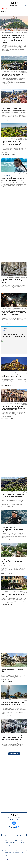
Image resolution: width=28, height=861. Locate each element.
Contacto (20, 839)
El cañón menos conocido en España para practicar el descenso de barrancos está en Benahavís (13, 737)
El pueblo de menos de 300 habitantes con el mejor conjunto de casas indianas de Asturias (13, 142)
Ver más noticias (14, 753)
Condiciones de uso (8, 842)
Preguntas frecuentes (20, 854)
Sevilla (16, 5)
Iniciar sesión (26, 5)
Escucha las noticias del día (9, 854)
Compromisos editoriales (14, 845)
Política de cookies (19, 840)
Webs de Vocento (22, 859)
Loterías (21, 852)
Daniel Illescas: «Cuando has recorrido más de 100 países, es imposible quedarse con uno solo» (13, 529)
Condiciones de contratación (20, 844)
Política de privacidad (9, 840)
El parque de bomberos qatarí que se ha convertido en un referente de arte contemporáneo (13, 704)
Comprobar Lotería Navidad (7, 850)
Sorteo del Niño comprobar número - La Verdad (12, 855)
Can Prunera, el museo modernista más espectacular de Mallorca (13, 595)
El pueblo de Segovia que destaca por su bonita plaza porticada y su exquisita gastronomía (13, 408)
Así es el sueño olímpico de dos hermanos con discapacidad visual (14, 335)
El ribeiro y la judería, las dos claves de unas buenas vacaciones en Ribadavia (13, 561)
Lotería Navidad (17, 850)
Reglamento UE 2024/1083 (7, 844)
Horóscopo (24, 850)
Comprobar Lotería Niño (11, 849)
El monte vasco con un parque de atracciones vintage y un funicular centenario (12, 39)
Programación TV (8, 852)
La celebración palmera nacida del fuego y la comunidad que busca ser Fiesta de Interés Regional (13, 312)
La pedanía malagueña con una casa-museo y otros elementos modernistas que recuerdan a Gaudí (13, 108)
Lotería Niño (19, 849)
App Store (8, 835)
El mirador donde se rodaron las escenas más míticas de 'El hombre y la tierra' (13, 496)
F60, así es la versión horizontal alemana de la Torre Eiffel (12, 75)
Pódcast (23, 855)
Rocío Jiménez (4, 52)
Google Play (21, 835)
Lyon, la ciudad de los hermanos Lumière (12, 670)
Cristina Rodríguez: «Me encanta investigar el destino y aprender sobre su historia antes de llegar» (12, 178)
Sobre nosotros (14, 839)
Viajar (3, 12)
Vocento (7, 839)
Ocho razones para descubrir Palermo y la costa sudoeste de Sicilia (12, 281)
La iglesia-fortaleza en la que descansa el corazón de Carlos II (12, 376)
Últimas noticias (16, 852)
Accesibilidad (21, 842)
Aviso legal (15, 842)
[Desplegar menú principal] (2, 5)
